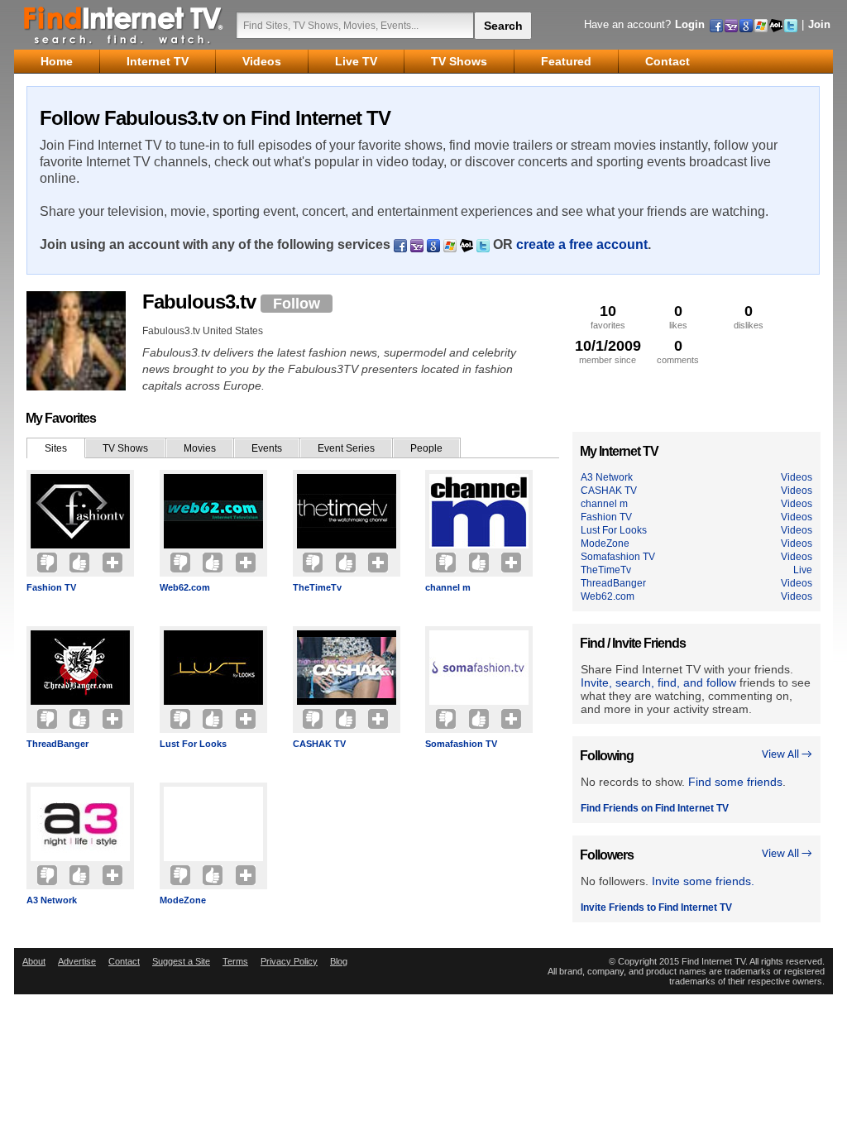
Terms (235, 961)
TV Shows (125, 448)
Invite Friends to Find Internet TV (656, 907)
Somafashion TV (461, 744)
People (426, 448)
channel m (448, 587)
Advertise (77, 961)
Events (266, 448)
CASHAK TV (319, 744)
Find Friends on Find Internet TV (655, 808)
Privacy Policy (289, 961)
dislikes (748, 316)
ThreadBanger (57, 744)
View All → (787, 755)
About (33, 961)
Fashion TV (51, 587)
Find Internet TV (124, 25)
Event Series (346, 448)
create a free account (582, 244)
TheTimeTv (317, 587)
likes (678, 316)
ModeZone (183, 900)
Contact (124, 961)
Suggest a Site (181, 961)
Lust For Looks (193, 744)
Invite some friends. (703, 881)
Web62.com (185, 587)
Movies (200, 448)
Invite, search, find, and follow (658, 682)
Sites (56, 448)
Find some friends (735, 781)
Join (819, 24)
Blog (338, 961)
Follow (296, 303)
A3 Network (51, 900)
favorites (608, 316)
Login (690, 24)
